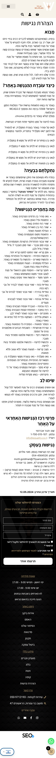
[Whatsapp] (19, 717)
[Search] (22, 15)
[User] (30, 15)
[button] (8, 6)
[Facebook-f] (31, 717)
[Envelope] (25, 717)
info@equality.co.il (36, 437)
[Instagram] (37, 717)
